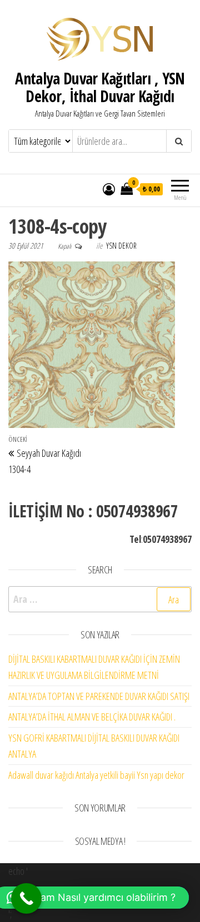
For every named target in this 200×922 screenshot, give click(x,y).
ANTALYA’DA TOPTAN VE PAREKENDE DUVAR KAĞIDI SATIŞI (98, 696)
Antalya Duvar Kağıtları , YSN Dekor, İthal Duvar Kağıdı (100, 87)
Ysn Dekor (121, 245)
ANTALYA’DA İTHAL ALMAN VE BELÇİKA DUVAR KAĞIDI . (92, 716)
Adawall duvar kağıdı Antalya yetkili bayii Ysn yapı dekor (96, 775)
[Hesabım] (109, 188)
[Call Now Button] (26, 898)
